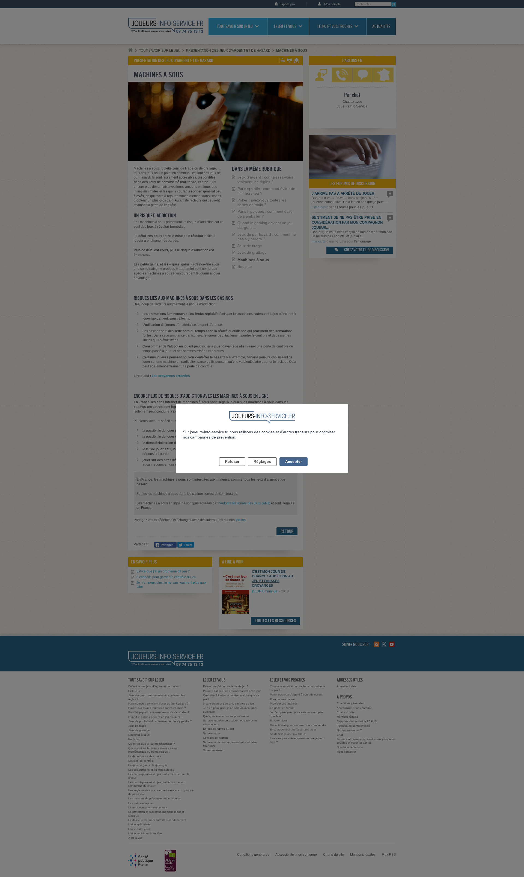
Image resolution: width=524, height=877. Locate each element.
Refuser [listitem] (232, 461)
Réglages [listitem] (262, 461)
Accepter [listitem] (293, 461)
